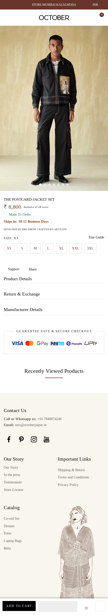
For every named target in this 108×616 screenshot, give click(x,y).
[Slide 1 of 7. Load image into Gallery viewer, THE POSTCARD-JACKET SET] (40, 184)
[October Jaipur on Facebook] (9, 439)
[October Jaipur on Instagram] (34, 439)
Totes (7, 533)
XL (61, 248)
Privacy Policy (68, 485)
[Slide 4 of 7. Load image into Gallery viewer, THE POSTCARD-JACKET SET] (54, 184)
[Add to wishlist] (85, 608)
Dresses (9, 526)
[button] (57, 606)
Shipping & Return (71, 470)
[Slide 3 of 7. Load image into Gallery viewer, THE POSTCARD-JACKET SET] (49, 184)
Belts (7, 548)
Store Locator (13, 490)
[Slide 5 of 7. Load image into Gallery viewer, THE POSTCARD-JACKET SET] (58, 184)
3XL (90, 248)
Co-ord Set (11, 518)
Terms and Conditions (73, 477)
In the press (12, 475)
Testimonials (13, 482)
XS (9, 248)
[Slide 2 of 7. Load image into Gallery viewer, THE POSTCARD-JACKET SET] (45, 184)
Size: (11, 238)
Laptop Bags (13, 541)
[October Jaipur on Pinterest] (21, 439)
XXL (75, 248)
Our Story (11, 467)
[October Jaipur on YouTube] (46, 439)
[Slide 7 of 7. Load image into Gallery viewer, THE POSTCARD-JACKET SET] (67, 184)
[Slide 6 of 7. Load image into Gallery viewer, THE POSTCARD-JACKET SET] (63, 184)
